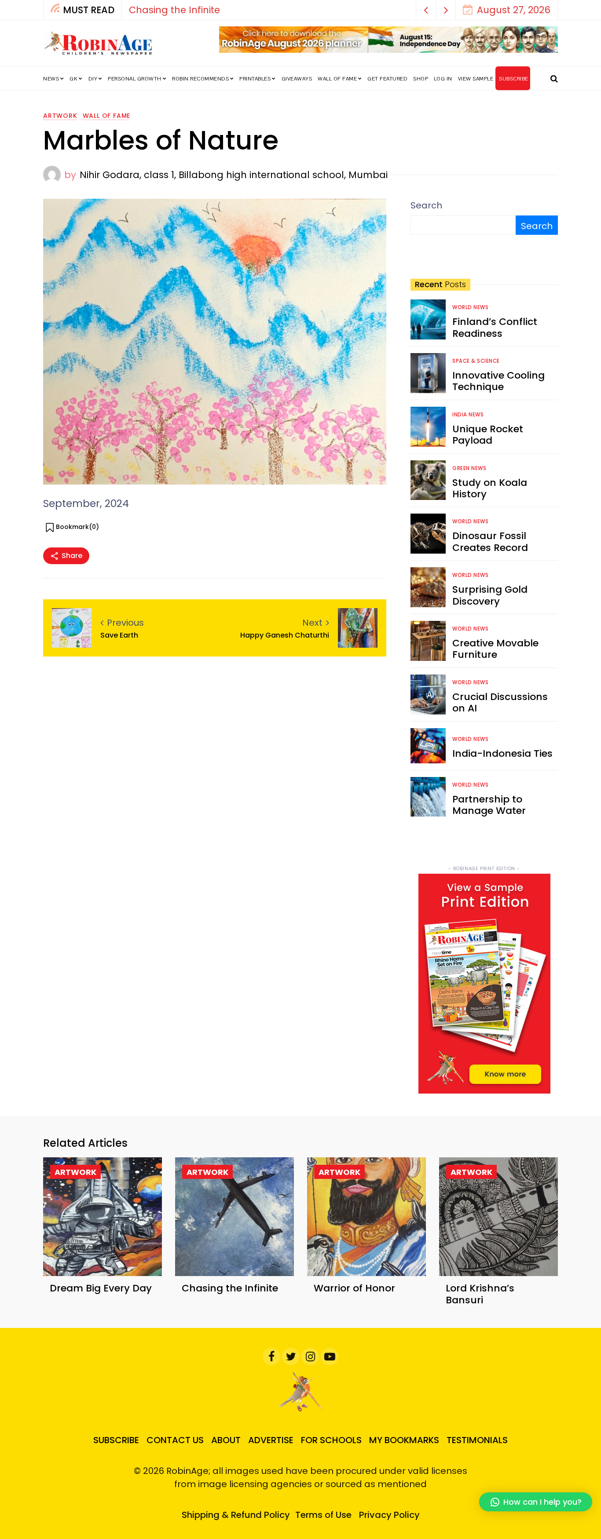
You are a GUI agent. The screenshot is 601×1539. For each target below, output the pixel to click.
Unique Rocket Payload (487, 434)
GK (73, 78)
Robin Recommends (200, 78)
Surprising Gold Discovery (490, 595)
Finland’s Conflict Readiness (494, 327)
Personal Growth (134, 78)
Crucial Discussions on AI (500, 702)
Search (426, 205)
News (51, 78)
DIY (93, 78)
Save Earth (119, 635)
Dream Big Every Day (101, 1288)
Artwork (60, 115)
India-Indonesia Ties (502, 753)
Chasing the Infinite (230, 1288)
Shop (420, 78)
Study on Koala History (489, 488)
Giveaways (297, 78)
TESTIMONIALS (477, 1440)
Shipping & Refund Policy (236, 1515)
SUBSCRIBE (513, 78)
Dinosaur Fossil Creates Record (490, 541)
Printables (255, 78)
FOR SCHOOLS (331, 1440)
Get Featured (387, 78)
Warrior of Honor (393, 10)
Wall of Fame (337, 78)
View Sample (476, 78)
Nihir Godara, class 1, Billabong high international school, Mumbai (234, 174)
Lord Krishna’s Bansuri (480, 1293)
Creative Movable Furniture (495, 648)
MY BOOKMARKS (404, 1440)
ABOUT (226, 1440)
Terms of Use (323, 1515)
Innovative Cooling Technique (498, 381)
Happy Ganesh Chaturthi (284, 635)
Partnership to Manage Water (489, 804)
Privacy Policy (389, 1515)
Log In (443, 78)
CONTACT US (175, 1440)
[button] (426, 10)
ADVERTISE (270, 1440)
